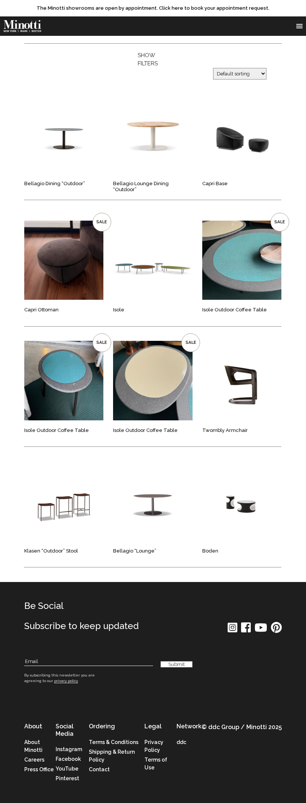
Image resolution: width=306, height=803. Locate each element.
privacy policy (66, 681)
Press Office (39, 769)
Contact (99, 769)
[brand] (22, 26)
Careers (34, 760)
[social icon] (232, 630)
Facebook (68, 759)
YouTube (67, 769)
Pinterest (67, 778)
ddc (181, 742)
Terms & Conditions (113, 742)
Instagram (69, 749)
